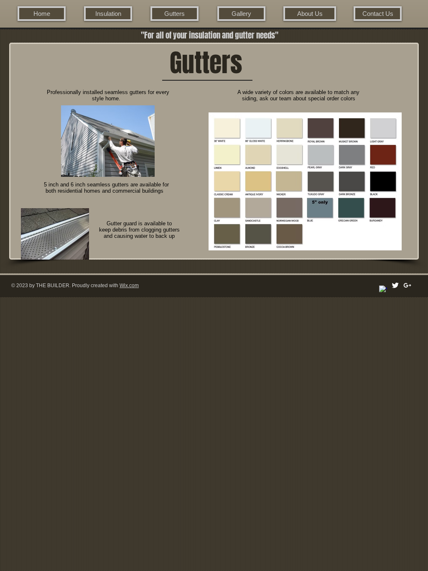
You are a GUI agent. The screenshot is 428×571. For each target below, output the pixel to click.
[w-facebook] (383, 289)
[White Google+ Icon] (407, 285)
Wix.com (129, 285)
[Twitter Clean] (395, 285)
